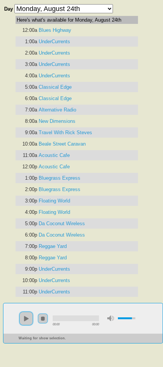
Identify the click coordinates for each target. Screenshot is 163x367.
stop (43, 318)
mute (110, 318)
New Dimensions (57, 121)
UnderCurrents (54, 41)
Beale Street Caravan (62, 144)
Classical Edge (55, 87)
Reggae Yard (53, 246)
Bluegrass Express (59, 178)
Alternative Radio (57, 110)
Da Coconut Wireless (62, 223)
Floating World (54, 201)
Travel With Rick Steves (65, 132)
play (26, 318)
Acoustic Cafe (54, 155)
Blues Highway (55, 30)
